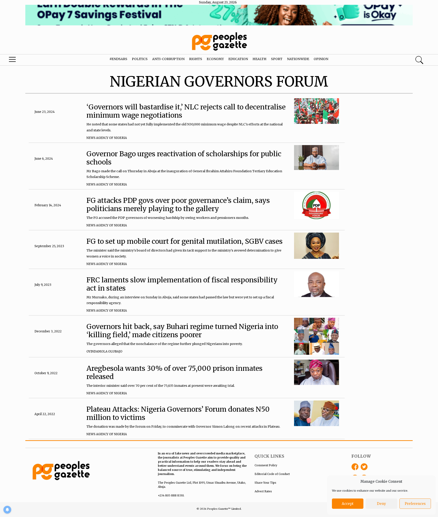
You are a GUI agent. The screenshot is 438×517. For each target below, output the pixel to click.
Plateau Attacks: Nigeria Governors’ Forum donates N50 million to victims (178, 413)
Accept (348, 503)
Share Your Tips (265, 482)
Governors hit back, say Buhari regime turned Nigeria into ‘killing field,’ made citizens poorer (182, 330)
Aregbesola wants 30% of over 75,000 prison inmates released (174, 372)
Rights (195, 59)
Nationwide (298, 59)
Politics (140, 59)
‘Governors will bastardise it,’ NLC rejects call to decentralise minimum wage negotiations (186, 111)
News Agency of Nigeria (106, 138)
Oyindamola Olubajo (104, 351)
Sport (276, 59)
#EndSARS (118, 59)
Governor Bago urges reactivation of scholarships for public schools (183, 157)
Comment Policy (266, 465)
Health (259, 59)
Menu (23, 60)
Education (238, 59)
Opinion (321, 59)
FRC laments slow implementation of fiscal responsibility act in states (182, 284)
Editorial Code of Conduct (272, 474)
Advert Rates (263, 491)
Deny (381, 503)
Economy (215, 59)
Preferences (415, 503)
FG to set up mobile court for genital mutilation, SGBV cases (184, 241)
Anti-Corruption (168, 59)
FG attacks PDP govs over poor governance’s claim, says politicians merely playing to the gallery (178, 204)
